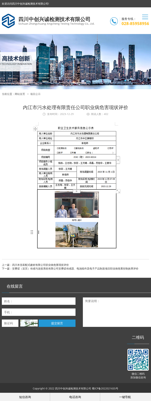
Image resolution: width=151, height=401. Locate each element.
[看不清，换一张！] (29, 323)
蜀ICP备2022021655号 (105, 388)
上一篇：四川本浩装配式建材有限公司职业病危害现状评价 (35, 265)
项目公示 (35, 94)
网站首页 (20, 94)
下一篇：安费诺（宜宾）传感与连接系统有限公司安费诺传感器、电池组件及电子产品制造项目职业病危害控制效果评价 (70, 268)
